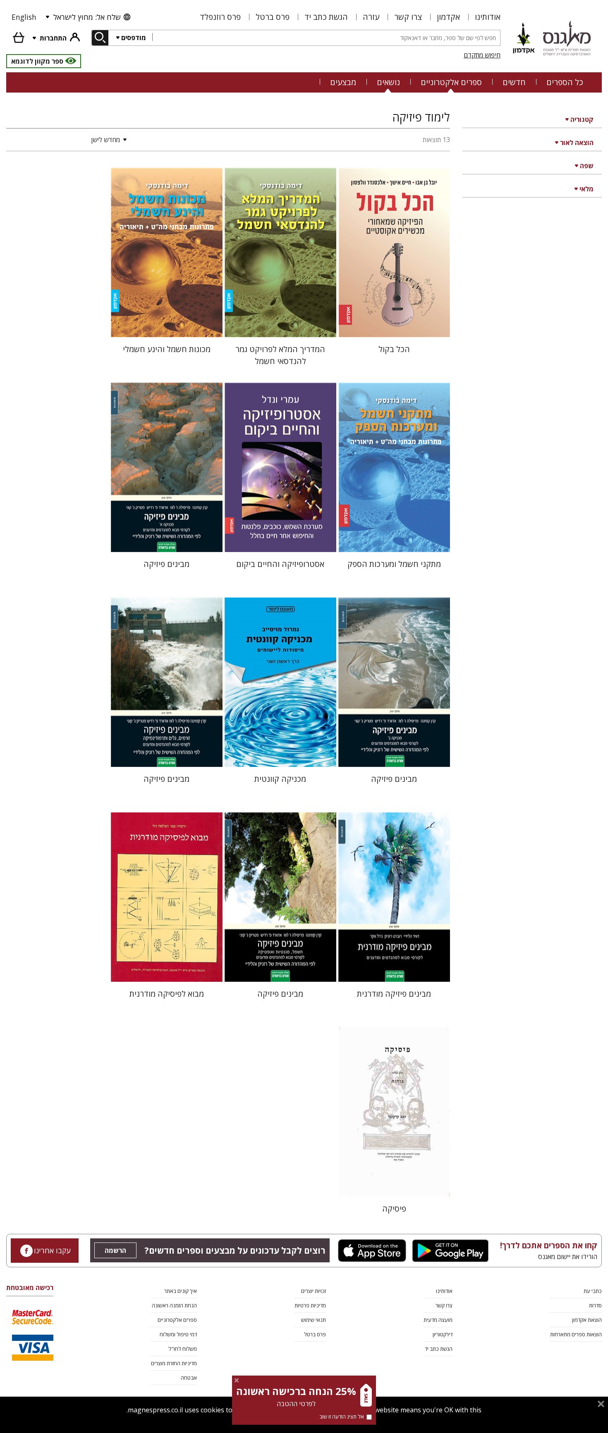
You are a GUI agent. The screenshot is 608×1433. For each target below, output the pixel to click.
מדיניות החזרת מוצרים (174, 1363)
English (24, 17)
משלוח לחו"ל (182, 1348)
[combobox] (326, 37)
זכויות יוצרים (313, 1291)
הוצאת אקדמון (587, 1320)
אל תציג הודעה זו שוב (341, 1416)
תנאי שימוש (313, 1320)
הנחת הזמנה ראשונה (174, 1305)
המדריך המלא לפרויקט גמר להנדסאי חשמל (280, 355)
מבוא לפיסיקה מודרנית (166, 993)
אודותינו (487, 16)
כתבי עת (593, 1291)
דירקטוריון (442, 1334)
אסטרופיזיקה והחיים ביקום (280, 563)
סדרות (595, 1305)
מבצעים (343, 82)
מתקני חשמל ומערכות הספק (394, 563)
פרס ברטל (273, 16)
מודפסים (133, 37)
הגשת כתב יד (326, 16)
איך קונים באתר (180, 1291)
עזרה (371, 16)
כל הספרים (564, 82)
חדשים (514, 82)
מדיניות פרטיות (310, 1305)
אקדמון (448, 16)
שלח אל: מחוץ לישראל (86, 17)
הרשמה (115, 1250)
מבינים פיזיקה (166, 563)
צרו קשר (408, 16)
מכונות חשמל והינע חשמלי (167, 349)
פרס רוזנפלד (220, 16)
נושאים (388, 82)
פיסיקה (394, 1208)
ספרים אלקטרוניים (451, 82)
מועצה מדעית (438, 1320)
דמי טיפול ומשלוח (178, 1334)
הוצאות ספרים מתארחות (576, 1334)
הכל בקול (394, 349)
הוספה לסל (394, 324)
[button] (68, 140)
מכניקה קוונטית (280, 778)
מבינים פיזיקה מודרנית (394, 993)
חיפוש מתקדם (482, 55)
